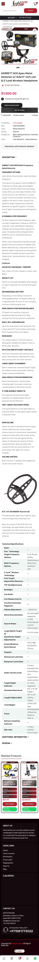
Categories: (5, 135)
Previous (3, 789)
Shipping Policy (8, 863)
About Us (6, 866)
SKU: (3, 126)
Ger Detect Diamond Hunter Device (29, 783)
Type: (3, 129)
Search (5, 850)
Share (35, 115)
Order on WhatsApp (11, 105)
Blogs (5, 869)
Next (35, 789)
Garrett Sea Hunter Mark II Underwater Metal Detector (9, 783)
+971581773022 (21, 931)
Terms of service (8, 853)
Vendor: (4, 132)
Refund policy (7, 857)
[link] (16, 766)
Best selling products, (22, 135)
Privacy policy (7, 860)
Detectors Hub (16, 943)
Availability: (5, 123)
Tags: (3, 139)
